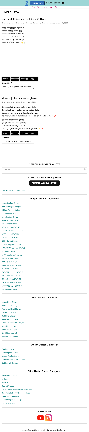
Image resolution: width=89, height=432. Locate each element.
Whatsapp (24, 79)
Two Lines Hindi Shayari (11, 309)
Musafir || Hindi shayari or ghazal (19, 98)
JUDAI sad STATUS (9, 251)
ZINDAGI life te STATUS (11, 279)
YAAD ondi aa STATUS (11, 276)
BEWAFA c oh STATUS (11, 227)
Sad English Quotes (10, 363)
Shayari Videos (8, 386)
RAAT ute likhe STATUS (11, 265)
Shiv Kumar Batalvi (9, 224)
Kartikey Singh (20, 102)
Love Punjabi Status (10, 217)
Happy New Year (9, 403)
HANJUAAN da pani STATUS (13, 248)
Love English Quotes (10, 353)
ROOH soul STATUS (10, 269)
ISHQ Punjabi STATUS (10, 289)
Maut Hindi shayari (9, 326)
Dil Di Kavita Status (9, 241)
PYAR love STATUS (9, 262)
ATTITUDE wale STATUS (12, 286)
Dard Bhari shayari (9, 333)
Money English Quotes (11, 356)
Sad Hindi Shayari (32, 23)
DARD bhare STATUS (10, 234)
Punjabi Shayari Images (11, 206)
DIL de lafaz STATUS (10, 237)
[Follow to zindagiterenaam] (48, 421)
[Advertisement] (44, 60)
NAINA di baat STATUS (11, 258)
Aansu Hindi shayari (10, 336)
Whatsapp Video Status (11, 375)
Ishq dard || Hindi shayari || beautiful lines (24, 19)
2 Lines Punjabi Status (11, 210)
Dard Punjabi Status (10, 213)
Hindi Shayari (6, 23)
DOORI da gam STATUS (11, 244)
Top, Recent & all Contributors (14, 190)
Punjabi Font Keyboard (11, 396)
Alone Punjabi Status (10, 220)
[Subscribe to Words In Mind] (40, 421)
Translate (5, 79)
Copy (32, 79)
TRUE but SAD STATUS (11, 282)
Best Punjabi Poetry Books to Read (16, 393)
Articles (5, 379)
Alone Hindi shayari (9, 330)
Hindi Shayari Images (10, 305)
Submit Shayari (37, 3)
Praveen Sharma (48, 23)
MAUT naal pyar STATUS (12, 255)
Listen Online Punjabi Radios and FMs (17, 389)
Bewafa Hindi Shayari (10, 319)
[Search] (84, 169)
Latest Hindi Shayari (10, 302)
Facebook (15, 79)
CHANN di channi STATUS (12, 231)
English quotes (8, 349)
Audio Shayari (7, 382)
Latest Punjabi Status (10, 203)
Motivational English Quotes (13, 359)
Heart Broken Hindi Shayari (13, 323)
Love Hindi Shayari (18, 23)
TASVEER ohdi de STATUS (12, 272)
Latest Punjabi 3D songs (12, 400)
